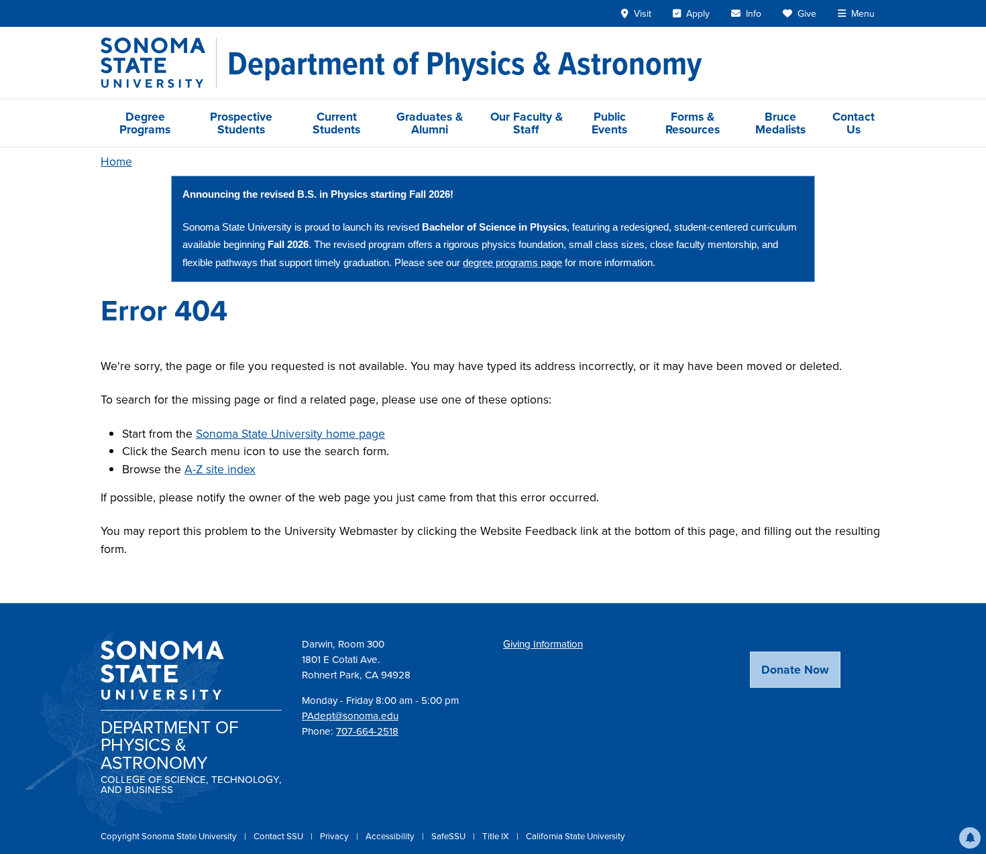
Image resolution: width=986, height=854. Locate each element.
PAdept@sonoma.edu (350, 716)
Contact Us (853, 122)
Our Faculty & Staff (526, 122)
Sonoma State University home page (290, 433)
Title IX (496, 836)
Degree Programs (144, 122)
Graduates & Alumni (429, 122)
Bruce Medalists (780, 122)
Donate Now (795, 669)
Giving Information (543, 644)
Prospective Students (241, 122)
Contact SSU (279, 836)
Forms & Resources (692, 122)
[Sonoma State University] (159, 63)
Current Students (336, 122)
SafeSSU (449, 836)
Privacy (335, 836)
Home (116, 161)
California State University (575, 836)
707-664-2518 (367, 731)
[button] (970, 838)
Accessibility (391, 836)
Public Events (609, 122)
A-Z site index (220, 469)
